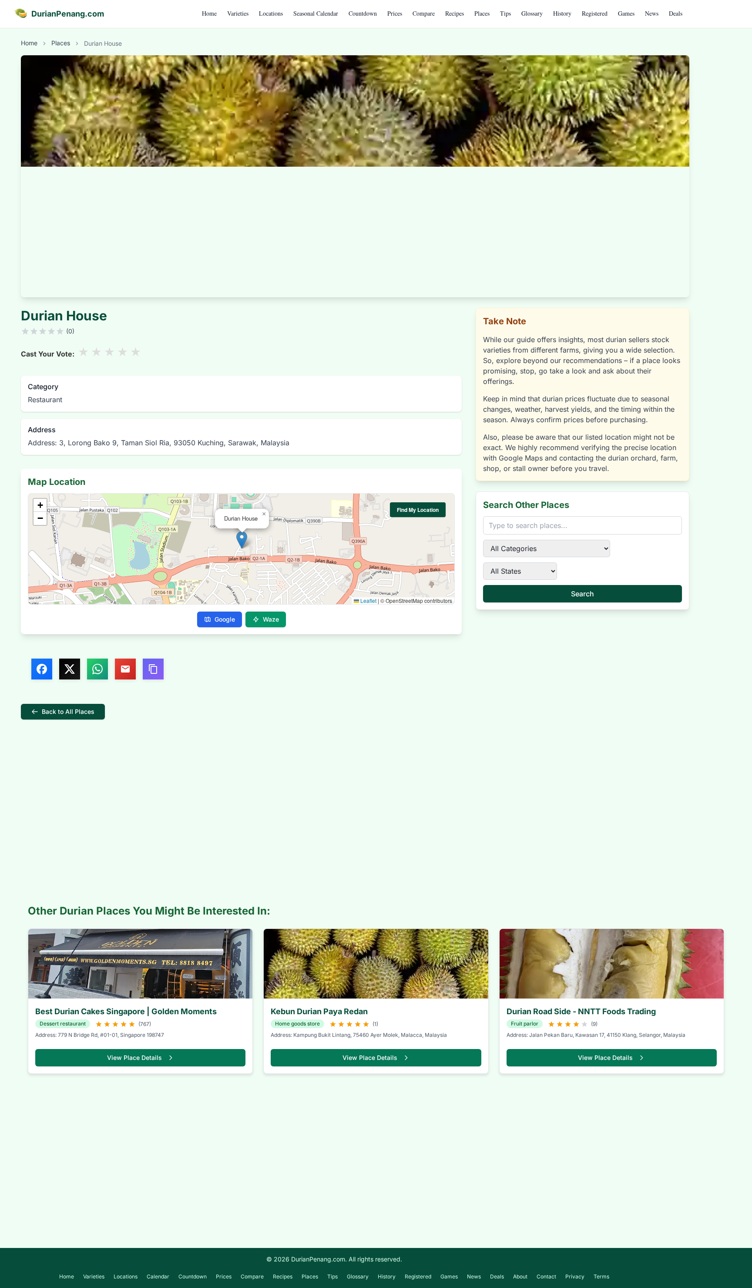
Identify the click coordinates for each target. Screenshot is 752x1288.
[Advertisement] (355, 232)
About (520, 1276)
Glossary (532, 13)
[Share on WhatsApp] (97, 669)
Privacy (574, 1276)
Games (626, 13)
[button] (241, 540)
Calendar (158, 1276)
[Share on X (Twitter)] (69, 669)
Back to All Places (68, 711)
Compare (424, 13)
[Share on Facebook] (41, 669)
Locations (271, 13)
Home (209, 13)
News (651, 13)
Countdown (363, 13)
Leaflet (367, 600)
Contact (546, 1276)
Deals (675, 13)
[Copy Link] (153, 669)
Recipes (454, 13)
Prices (394, 13)
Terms (601, 1276)
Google (225, 619)
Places (482, 13)
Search (582, 593)
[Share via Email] (125, 669)
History (562, 13)
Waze (271, 619)
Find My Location (418, 510)
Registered (595, 13)
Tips (505, 13)
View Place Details (134, 1057)
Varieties (237, 13)
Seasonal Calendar (315, 13)
